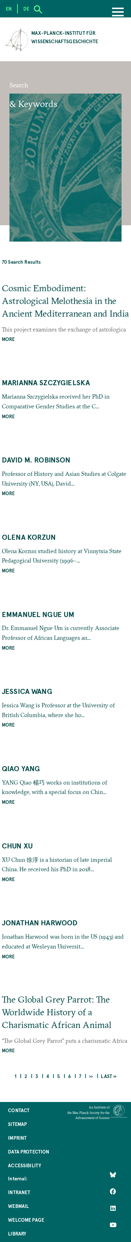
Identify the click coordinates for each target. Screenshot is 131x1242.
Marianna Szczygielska (46, 382)
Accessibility (24, 1165)
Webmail (18, 1205)
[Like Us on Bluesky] (113, 1174)
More (8, 339)
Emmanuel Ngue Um (38, 614)
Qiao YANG (21, 768)
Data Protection (28, 1151)
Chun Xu (17, 845)
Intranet (19, 1192)
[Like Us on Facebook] (113, 1191)
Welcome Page (26, 1219)
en (9, 8)
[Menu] (118, 12)
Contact (18, 1110)
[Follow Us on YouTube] (113, 1225)
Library (17, 1233)
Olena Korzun (29, 537)
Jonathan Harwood (40, 922)
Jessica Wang (27, 691)
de (26, 8)
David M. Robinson (36, 460)
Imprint (17, 1137)
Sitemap (17, 1123)
